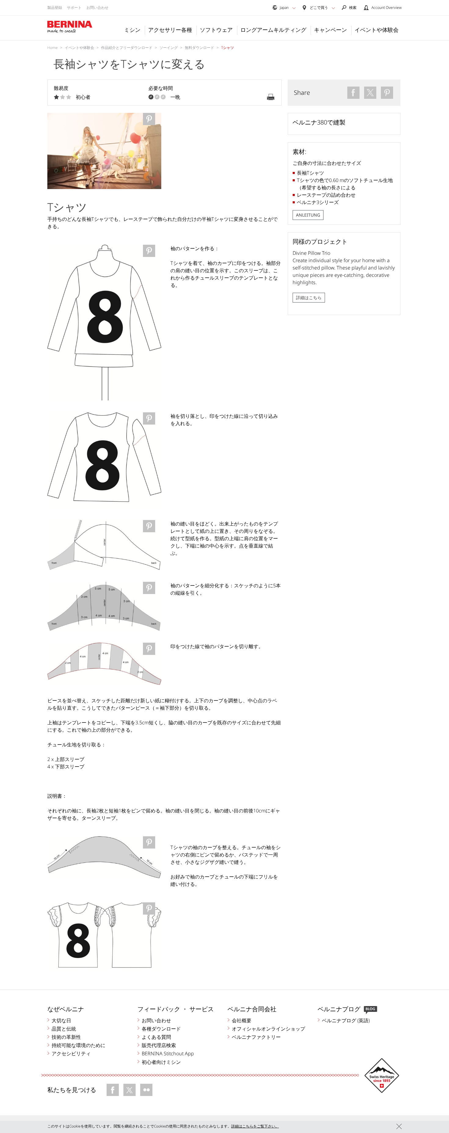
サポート (74, 7)
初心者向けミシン (161, 1062)
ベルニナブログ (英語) (346, 1020)
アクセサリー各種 (170, 29)
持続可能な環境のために (78, 1045)
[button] (294, 8)
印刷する (270, 97)
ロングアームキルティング (273, 29)
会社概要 (241, 1020)
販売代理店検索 (159, 1045)
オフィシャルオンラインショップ (268, 1028)
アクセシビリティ (71, 1053)
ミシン (132, 29)
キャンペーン (330, 29)
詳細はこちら (309, 297)
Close (399, 1126)
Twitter (129, 1090)
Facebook (113, 1090)
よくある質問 (156, 1037)
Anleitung (308, 215)
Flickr (146, 1090)
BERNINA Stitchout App (168, 1053)
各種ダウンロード (161, 1028)
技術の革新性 (66, 1037)
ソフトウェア (216, 29)
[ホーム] (70, 27)
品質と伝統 (64, 1028)
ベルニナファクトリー (256, 1037)
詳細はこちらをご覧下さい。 (255, 1126)
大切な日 (61, 1020)
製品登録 (54, 7)
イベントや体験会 (377, 29)
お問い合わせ (97, 7)
